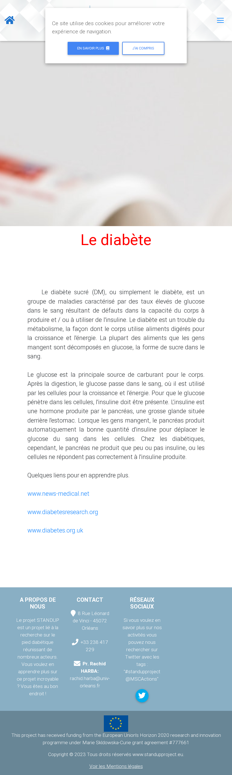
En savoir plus (91, 48)
